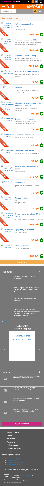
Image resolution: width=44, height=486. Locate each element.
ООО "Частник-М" (25, 475)
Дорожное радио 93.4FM (15, 462)
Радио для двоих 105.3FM (15, 465)
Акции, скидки (13, 432)
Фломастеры (20, 182)
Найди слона (12, 445)
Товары (10, 435)
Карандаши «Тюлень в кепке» (27, 71)
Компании (11, 439)
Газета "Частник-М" (13, 458)
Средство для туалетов (24, 230)
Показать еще (22, 262)
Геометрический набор (24, 135)
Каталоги (11, 442)
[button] (5, 349)
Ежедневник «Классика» (25, 119)
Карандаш (19, 87)
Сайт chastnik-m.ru (13, 460)
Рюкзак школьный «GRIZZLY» (26, 40)
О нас (9, 451)
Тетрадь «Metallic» (22, 198)
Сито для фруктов (22, 246)
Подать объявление (22, 424)
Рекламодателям (14, 448)
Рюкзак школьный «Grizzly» (26, 56)
